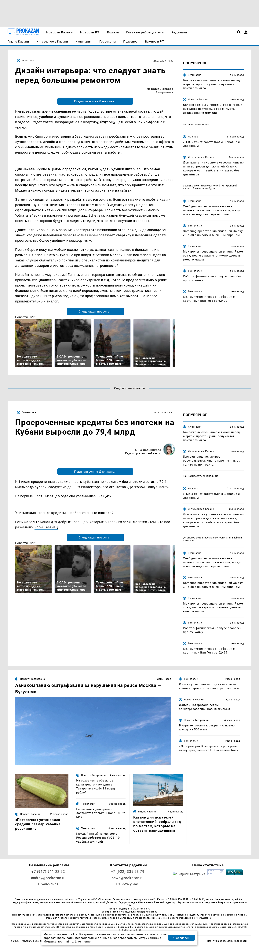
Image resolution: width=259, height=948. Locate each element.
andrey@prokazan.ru (48, 878)
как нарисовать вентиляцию (200, 475)
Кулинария (194, 74)
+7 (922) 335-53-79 (127, 871)
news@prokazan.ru (128, 878)
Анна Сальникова (148, 450)
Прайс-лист (48, 884)
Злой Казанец (46, 527)
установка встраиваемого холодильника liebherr (212, 537)
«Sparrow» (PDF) (133, 930)
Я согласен (181, 938)
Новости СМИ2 (26, 317)
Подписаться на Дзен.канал (95, 101)
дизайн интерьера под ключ (66, 142)
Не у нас (193, 136)
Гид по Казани (147, 811)
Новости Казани (30, 814)
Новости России (198, 99)
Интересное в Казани (201, 157)
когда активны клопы (196, 124)
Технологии (195, 225)
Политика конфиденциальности (227, 940)
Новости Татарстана (32, 678)
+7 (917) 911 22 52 (48, 871)
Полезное (28, 60)
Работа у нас (127, 884)
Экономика (29, 412)
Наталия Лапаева (160, 89)
